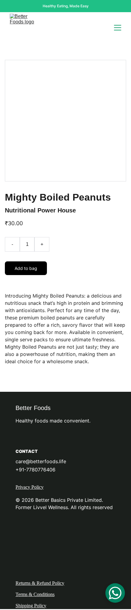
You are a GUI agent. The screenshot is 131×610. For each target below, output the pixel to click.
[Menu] (117, 27)
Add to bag (26, 268)
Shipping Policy (31, 605)
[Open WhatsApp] (115, 593)
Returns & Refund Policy (40, 583)
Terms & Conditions (35, 594)
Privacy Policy (30, 487)
